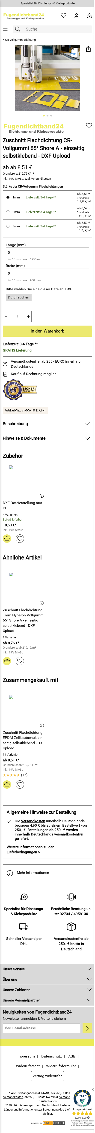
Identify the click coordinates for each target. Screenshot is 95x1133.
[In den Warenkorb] (7, 538)
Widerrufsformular (61, 1066)
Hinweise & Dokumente (24, 438)
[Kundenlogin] (76, 16)
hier (49, 1113)
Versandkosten (41, 178)
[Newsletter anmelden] (87, 1028)
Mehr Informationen (33, 872)
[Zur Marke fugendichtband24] (34, 127)
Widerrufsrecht (28, 1066)
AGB (71, 1056)
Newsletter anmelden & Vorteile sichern (34, 1018)
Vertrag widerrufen (47, 1076)
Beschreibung (15, 423)
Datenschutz (51, 1056)
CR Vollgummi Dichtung (20, 39)
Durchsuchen (18, 297)
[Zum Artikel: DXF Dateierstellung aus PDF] (24, 480)
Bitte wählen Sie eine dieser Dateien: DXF (39, 289)
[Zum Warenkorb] (89, 16)
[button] (88, 49)
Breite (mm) (15, 266)
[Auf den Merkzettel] (89, 126)
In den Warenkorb (48, 331)
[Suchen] (19, 29)
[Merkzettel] (63, 16)
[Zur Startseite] (24, 16)
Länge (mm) (16, 245)
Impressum (26, 1056)
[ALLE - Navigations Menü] (5, 28)
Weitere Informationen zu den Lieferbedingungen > (30, 849)
